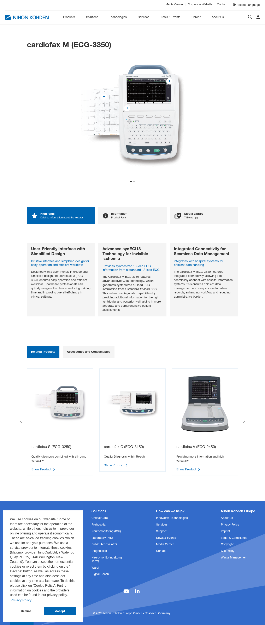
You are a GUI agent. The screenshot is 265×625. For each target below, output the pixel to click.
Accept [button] (60, 611)
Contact (222, 4)
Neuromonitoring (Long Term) (107, 559)
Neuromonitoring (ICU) (106, 531)
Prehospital (99, 524)
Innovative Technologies (172, 518)
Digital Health (100, 574)
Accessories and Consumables (88, 352)
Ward (95, 568)
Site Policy (227, 551)
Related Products (43, 352)
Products (69, 17)
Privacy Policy (230, 524)
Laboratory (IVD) (102, 538)
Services (143, 17)
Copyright (227, 544)
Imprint (225, 531)
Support (161, 531)
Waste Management (234, 557)
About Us (218, 17)
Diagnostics (99, 551)
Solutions (92, 17)
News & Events (170, 17)
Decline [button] (26, 611)
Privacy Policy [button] (21, 600)
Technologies (118, 17)
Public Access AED (104, 544)
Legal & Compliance (234, 538)
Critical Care (100, 518)
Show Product (41, 469)
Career (196, 17)
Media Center (174, 4)
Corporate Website (200, 4)
